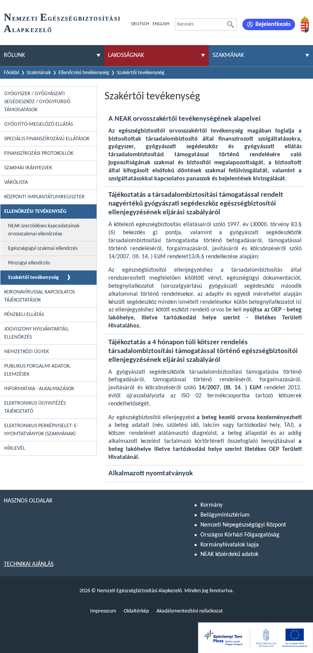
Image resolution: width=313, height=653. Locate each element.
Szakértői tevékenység (33, 277)
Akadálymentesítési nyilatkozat (189, 611)
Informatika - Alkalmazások (39, 389)
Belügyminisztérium (225, 515)
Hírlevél (14, 448)
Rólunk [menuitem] (14, 55)
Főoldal (11, 73)
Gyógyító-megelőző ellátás (38, 124)
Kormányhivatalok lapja (229, 545)
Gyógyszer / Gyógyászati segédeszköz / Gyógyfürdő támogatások (37, 102)
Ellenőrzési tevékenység (83, 73)
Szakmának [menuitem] (228, 55)
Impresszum (103, 611)
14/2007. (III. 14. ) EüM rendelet (148, 257)
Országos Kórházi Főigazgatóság (239, 535)
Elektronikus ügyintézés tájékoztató (35, 407)
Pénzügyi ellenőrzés (29, 263)
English (161, 24)
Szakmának (39, 73)
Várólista (16, 182)
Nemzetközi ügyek (26, 352)
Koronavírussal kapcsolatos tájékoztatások (39, 296)
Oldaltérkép (136, 611)
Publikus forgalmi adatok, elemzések (37, 370)
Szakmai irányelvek (28, 168)
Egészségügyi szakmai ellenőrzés (42, 248)
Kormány (211, 505)
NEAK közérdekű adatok (229, 554)
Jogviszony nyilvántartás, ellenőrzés (36, 333)
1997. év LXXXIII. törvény (258, 225)
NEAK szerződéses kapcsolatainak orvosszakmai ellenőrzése (43, 230)
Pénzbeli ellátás (24, 315)
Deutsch (140, 24)
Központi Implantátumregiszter (44, 197)
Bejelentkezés (272, 24)
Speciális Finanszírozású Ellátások (46, 139)
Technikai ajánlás (28, 564)
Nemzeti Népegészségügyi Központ (243, 525)
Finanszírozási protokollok (38, 153)
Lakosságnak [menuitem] (126, 55)
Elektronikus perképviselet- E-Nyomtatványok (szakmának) (41, 430)
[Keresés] (230, 24)
